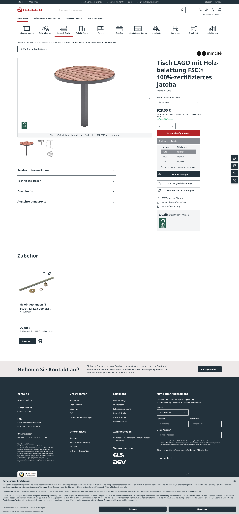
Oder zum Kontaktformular (29, 426)
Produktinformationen (33, 170)
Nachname (194, 418)
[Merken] (206, 10)
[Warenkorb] (218, 10)
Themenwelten (76, 404)
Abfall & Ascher (119, 417)
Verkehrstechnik (120, 421)
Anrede (160, 407)
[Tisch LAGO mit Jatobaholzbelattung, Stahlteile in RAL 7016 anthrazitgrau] (84, 95)
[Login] (213, 10)
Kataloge (73, 446)
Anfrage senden (208, 369)
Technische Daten (29, 180)
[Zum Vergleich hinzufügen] (44, 273)
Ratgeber (73, 438)
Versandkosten (195, 114)
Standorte (28, 400)
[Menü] (35, 472)
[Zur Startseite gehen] (29, 9)
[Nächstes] (150, 98)
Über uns (74, 409)
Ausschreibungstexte (31, 201)
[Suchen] (182, 10)
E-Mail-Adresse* (164, 430)
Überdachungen (120, 400)
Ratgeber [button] (208, 2)
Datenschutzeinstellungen (81, 417)
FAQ (71, 413)
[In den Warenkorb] (40, 341)
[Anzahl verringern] (159, 126)
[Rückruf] (234, 180)
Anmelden (165, 458)
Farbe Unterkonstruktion (169, 97)
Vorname (161, 418)
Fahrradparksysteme (122, 409)
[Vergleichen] (200, 10)
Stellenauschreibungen (79, 451)
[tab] (26, 29)
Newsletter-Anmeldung (80, 442)
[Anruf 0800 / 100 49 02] (234, 173)
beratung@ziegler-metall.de (29, 422)
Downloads (25, 191)
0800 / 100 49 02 (24, 411)
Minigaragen (118, 404)
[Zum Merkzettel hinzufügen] (50, 273)
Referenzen (74, 400)
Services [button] (218, 2)
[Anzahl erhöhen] (173, 126)
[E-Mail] (234, 165)
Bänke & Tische (119, 413)
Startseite (21, 42)
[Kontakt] (234, 158)
